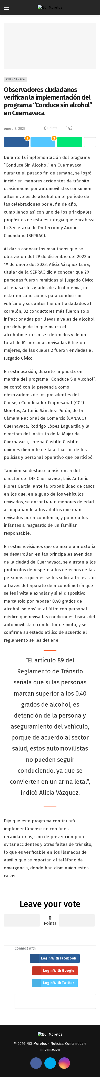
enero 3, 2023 (15, 128)
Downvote (77, 920)
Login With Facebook (58, 958)
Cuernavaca (15, 79)
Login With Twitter (58, 983)
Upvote (22, 920)
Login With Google (58, 970)
